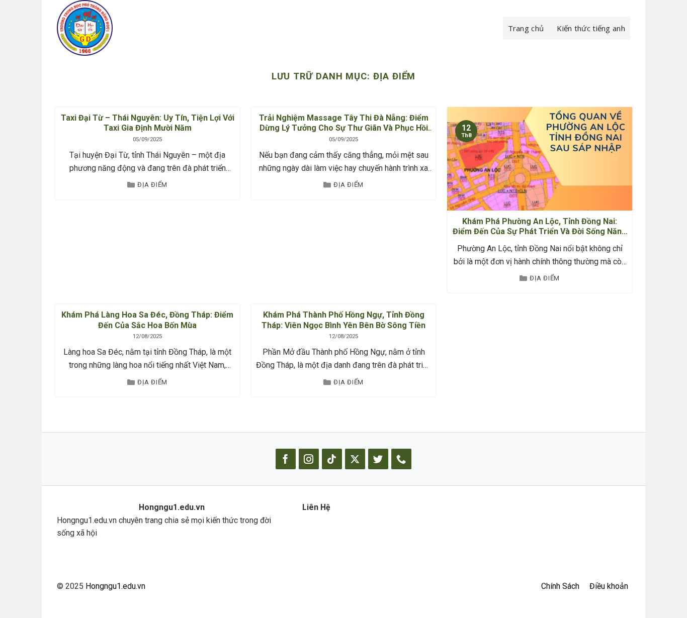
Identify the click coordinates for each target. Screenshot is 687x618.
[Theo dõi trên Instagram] (309, 459)
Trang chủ (526, 28)
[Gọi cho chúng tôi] (401, 459)
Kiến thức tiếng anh (591, 28)
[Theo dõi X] (355, 459)
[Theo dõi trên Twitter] (378, 459)
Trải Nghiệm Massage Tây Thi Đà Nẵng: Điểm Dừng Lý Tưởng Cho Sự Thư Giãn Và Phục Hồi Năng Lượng (343, 123)
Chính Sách (560, 586)
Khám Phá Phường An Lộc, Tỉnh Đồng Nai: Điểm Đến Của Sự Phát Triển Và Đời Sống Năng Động (540, 227)
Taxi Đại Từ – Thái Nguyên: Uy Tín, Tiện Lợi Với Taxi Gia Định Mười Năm (147, 123)
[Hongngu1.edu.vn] (107, 28)
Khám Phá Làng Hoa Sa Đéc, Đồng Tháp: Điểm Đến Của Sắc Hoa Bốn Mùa (147, 320)
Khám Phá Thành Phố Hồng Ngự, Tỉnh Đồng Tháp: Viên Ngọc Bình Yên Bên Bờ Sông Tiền (343, 320)
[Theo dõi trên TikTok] (332, 459)
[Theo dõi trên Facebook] (286, 459)
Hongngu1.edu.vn (115, 586)
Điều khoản (608, 586)
